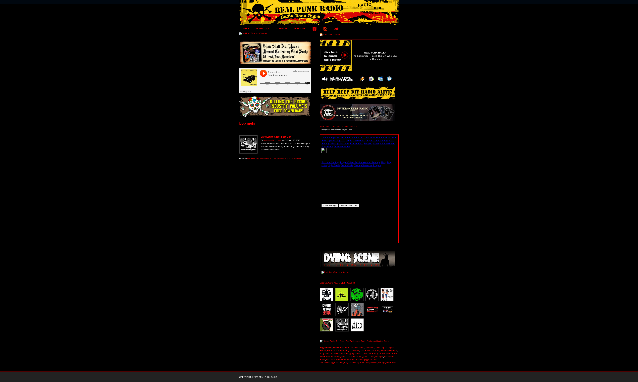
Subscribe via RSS (331, 35)
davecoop (369, 347)
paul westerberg (262, 158)
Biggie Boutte (326, 347)
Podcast (273, 158)
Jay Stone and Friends (387, 350)
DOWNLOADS (263, 29)
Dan (352, 347)
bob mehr (251, 158)
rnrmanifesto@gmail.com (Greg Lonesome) (339, 362)
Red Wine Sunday (334, 359)
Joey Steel (338, 353)
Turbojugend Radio (387, 362)
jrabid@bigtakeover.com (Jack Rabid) (361, 353)
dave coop (359, 347)
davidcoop (379, 347)
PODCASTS (300, 29)
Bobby (336, 347)
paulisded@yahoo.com (273, 140)
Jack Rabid (365, 350)
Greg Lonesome (352, 350)
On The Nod (384, 353)
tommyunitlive (371, 362)
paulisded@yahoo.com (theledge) (368, 356)
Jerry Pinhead (326, 353)
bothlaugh (344, 347)
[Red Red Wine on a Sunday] (275, 33)
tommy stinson (295, 158)
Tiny (362, 362)
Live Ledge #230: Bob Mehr (276, 136)
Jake (374, 350)
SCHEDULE (282, 29)
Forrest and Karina (335, 350)
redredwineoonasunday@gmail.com (360, 359)
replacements (282, 158)
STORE (246, 29)
